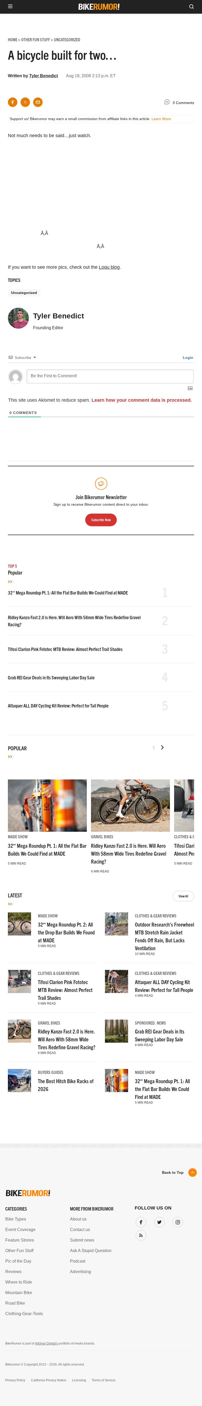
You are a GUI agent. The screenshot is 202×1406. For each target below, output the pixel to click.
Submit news (82, 1240)
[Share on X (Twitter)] (25, 102)
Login (187, 357)
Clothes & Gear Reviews (155, 915)
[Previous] (154, 747)
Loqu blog (109, 267)
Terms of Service (103, 1380)
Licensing (79, 1380)
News (161, 1022)
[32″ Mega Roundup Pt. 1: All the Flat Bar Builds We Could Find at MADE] (47, 805)
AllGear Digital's (46, 1343)
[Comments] (168, 103)
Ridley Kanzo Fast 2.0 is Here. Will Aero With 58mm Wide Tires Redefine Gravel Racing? (128, 853)
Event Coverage (20, 1229)
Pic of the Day (18, 1261)
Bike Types (15, 1219)
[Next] (162, 747)
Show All (183, 896)
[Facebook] (140, 1221)
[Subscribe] (140, 1234)
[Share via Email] (38, 102)
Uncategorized (24, 293)
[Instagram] (176, 1221)
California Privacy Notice (48, 1380)
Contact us (80, 1229)
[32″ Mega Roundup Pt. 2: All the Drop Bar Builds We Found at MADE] (19, 923)
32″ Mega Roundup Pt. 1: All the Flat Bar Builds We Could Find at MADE (68, 593)
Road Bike (15, 1303)
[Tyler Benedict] (18, 320)
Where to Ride (18, 1282)
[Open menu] (10, 7)
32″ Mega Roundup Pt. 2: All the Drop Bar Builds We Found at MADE (66, 932)
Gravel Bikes (102, 836)
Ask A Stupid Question (91, 1250)
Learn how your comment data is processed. (142, 400)
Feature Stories (19, 1240)
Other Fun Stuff (19, 1250)
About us (78, 1219)
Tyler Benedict (43, 76)
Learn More (161, 119)
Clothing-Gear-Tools (24, 1313)
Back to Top (173, 1172)
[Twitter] (158, 1221)
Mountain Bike (18, 1292)
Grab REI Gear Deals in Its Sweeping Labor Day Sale (51, 677)
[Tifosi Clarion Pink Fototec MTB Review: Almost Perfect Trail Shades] (19, 981)
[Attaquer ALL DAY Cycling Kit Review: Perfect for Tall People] (116, 981)
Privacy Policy (15, 1380)
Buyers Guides (50, 1072)
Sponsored (145, 1022)
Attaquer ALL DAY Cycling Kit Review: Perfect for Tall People (58, 705)
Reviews (13, 1271)
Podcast (77, 1261)
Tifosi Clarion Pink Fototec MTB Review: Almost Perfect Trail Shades (65, 649)
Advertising (80, 1271)
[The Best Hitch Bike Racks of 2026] (19, 1080)
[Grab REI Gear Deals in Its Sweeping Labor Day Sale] (116, 1031)
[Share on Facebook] (12, 102)
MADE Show (18, 836)
